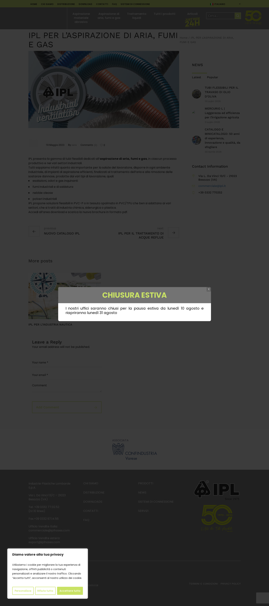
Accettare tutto (70, 591)
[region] (47, 573)
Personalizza (23, 591)
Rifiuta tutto (45, 591)
